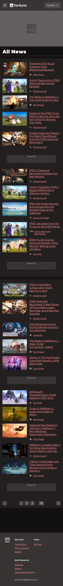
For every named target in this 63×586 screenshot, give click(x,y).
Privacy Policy (20, 544)
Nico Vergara (38, 105)
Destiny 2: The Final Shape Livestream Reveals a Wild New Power (44, 360)
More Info (19, 539)
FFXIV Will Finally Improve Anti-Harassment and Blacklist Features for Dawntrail (43, 208)
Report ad (31, 156)
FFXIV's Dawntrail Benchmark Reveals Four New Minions (43, 173)
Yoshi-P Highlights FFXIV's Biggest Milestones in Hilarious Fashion (44, 190)
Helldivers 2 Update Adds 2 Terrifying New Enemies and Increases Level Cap (44, 448)
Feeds (36, 539)
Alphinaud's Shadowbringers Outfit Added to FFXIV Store (42, 395)
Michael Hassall (39, 91)
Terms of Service (22, 548)
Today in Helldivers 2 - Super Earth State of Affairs (41, 411)
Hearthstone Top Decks (25, 572)
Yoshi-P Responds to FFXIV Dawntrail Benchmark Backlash (44, 83)
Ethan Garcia (38, 74)
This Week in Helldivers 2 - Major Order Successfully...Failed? (44, 344)
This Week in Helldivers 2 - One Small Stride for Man (44, 98)
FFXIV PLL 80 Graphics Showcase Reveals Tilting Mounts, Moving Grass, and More (43, 244)
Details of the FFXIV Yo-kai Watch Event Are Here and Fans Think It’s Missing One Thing (44, 118)
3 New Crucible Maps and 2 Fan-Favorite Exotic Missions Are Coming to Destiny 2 (44, 466)
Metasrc (18, 568)
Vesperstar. (38, 335)
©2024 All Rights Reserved (26, 580)
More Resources (22, 560)
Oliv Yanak (37, 254)
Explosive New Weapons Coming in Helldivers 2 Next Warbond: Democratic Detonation (43, 430)
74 (41, 503)
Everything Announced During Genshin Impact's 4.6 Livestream (43, 327)
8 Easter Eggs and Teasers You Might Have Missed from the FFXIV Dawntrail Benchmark (44, 138)
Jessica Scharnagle (41, 218)
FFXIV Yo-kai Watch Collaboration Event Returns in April (40, 287)
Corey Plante (38, 368)
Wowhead (19, 565)
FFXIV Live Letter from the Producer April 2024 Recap (44, 225)
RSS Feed (38, 544)
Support (18, 552)
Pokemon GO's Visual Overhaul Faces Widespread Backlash (41, 66)
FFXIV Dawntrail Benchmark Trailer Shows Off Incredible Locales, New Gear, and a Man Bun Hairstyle (44, 307)
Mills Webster (40, 234)
